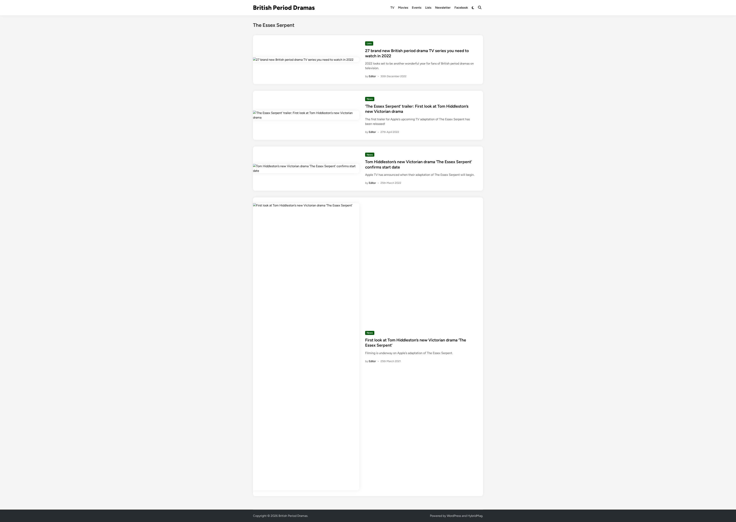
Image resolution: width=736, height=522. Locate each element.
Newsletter (443, 7)
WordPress (454, 516)
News (370, 99)
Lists (428, 7)
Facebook (461, 7)
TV (392, 7)
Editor (372, 76)
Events (416, 7)
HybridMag (474, 516)
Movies (403, 7)
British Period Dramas (284, 7)
